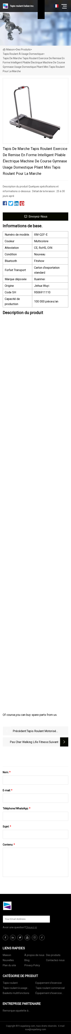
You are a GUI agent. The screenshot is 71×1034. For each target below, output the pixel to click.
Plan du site (9, 965)
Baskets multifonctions (16, 993)
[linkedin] (12, 937)
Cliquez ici (31, 927)
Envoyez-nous (38, 216)
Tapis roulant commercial (50, 988)
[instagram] (34, 937)
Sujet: (7, 826)
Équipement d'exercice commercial (49, 994)
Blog (26, 960)
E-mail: (7, 790)
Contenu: (9, 844)
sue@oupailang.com (35, 1029)
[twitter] (20, 937)
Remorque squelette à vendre (15, 1011)
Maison (10, 49)
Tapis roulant (10, 982)
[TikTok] (42, 937)
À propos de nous (34, 955)
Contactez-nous (55, 960)
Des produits (23, 49)
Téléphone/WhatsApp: (16, 808)
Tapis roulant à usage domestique (23, 53)
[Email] (45, 919)
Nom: (7, 772)
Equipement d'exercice (49, 982)
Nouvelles (8, 960)
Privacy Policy (32, 965)
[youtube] (27, 937)
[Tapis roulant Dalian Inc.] (21, 905)
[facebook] (5, 937)
